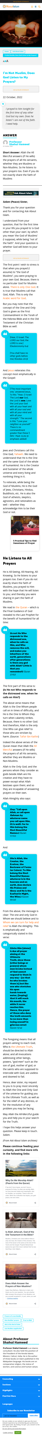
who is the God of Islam (12, 1324)
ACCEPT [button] (18, 1432)
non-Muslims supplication (13, 1328)
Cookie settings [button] (8, 1432)
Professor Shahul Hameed (19, 143)
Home (7, 51)
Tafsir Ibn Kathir (29, 736)
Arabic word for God (14, 298)
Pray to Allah (27, 1320)
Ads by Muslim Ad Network (21, 1)
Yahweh (18, 454)
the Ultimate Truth (21, 1046)
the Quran (21, 607)
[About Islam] (11, 6)
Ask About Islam (18, 51)
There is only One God (22, 287)
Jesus (11, 370)
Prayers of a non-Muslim (13, 1316)
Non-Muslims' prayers (12, 1320)
